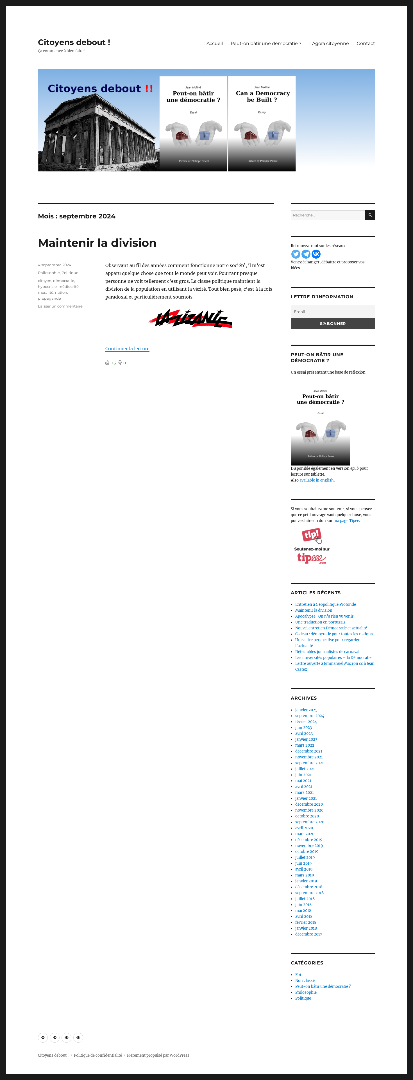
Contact (366, 43)
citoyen (44, 280)
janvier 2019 (306, 881)
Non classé (305, 980)
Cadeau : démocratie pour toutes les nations (334, 634)
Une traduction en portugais (320, 622)
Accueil (214, 43)
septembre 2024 (309, 715)
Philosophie (49, 272)
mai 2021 (303, 780)
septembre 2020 (309, 822)
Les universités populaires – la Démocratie (333, 657)
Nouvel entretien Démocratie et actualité (331, 628)
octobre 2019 (307, 851)
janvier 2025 (306, 710)
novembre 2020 (309, 810)
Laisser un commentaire (60, 306)
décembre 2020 (309, 804)
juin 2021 (303, 774)
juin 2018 (303, 904)
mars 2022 (304, 745)
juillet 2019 (305, 857)
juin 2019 (303, 863)
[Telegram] (305, 254)
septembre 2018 (309, 893)
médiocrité (68, 286)
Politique (70, 272)
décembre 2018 (308, 887)
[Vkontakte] (316, 254)
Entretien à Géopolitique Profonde (325, 604)
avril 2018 (303, 916)
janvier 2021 (306, 798)
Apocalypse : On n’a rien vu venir (324, 616)
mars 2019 (304, 875)
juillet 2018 (305, 898)
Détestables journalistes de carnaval (327, 651)
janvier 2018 (306, 928)
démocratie (63, 280)
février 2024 (306, 721)
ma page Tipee (346, 520)
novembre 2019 (309, 845)
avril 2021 (303, 786)
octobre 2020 (307, 816)
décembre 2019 (309, 839)
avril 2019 (304, 869)
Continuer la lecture (127, 348)
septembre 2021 (309, 763)
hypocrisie (47, 286)
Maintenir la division (97, 243)
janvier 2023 (306, 739)
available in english (316, 480)
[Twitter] (295, 254)
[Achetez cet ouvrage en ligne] (333, 423)
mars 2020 (304, 834)
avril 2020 (304, 828)
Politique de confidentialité (98, 1055)
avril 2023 (304, 733)
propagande (49, 298)
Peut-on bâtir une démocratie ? (266, 43)
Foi (298, 974)
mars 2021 (304, 792)
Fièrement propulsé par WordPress (158, 1055)
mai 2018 (303, 910)
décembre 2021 (308, 751)
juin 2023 (303, 727)
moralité (45, 292)
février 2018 (305, 922)
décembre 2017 (308, 934)
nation (61, 292)
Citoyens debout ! (74, 42)
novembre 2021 (309, 757)
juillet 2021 (305, 769)
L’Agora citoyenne (329, 43)
